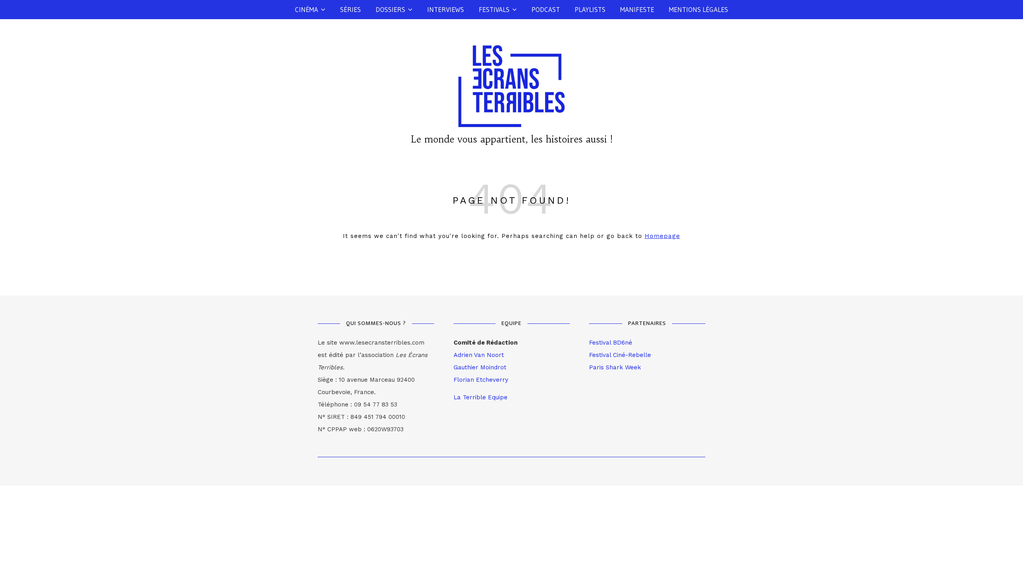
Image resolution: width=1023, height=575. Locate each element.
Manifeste (637, 9)
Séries (350, 9)
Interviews (445, 9)
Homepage (662, 236)
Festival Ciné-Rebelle (620, 355)
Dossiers (390, 9)
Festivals (494, 9)
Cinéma (306, 9)
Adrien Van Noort (479, 355)
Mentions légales (698, 9)
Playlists (590, 9)
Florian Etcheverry (481, 379)
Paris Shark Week (615, 367)
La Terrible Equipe (481, 397)
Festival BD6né (610, 342)
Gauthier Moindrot (480, 367)
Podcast (545, 9)
